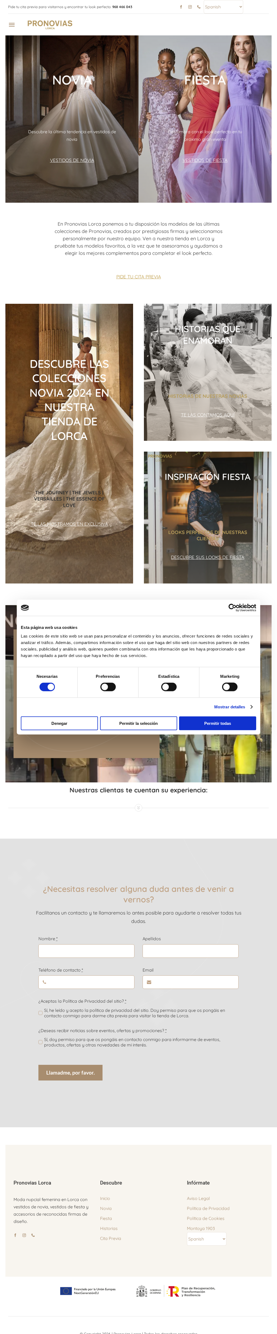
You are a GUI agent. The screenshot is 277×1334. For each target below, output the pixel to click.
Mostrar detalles (229, 707)
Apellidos (152, 938)
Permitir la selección (138, 723)
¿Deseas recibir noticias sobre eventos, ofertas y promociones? (102, 1030)
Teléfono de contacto (60, 970)
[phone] (199, 7)
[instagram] (190, 7)
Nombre (48, 938)
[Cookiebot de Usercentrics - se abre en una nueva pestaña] (232, 608)
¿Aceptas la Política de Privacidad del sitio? (82, 1001)
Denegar (59, 723)
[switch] (108, 687)
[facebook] (181, 7)
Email (148, 970)
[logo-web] (50, 21)
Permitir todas (217, 723)
